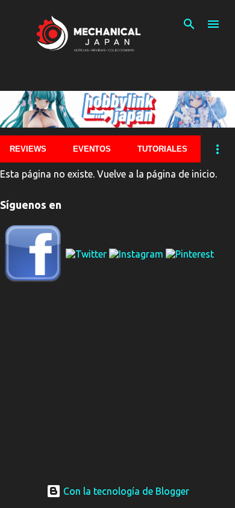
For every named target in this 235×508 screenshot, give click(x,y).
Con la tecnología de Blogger (125, 491)
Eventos (92, 148)
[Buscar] (189, 24)
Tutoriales (162, 148)
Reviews (28, 148)
